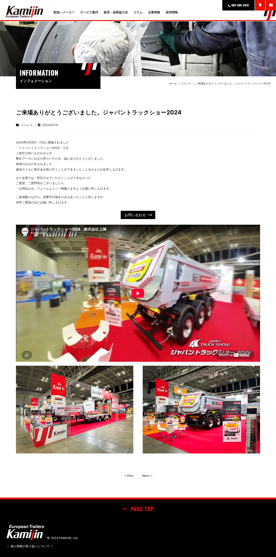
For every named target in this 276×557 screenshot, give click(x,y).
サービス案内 (89, 12)
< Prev (128, 475)
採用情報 (172, 12)
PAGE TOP (141, 509)
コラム (138, 12)
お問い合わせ (135, 215)
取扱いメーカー (64, 12)
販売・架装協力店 (116, 12)
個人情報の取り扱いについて (30, 546)
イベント (27, 125)
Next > (147, 475)
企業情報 (154, 12)
